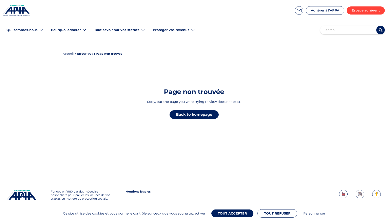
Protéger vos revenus (171, 30)
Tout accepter (232, 213)
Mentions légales (138, 191)
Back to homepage (194, 114)
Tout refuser (277, 213)
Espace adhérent (366, 10)
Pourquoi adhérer (66, 30)
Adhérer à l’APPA (325, 10)
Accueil (68, 53)
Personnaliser (314, 213)
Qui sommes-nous (22, 30)
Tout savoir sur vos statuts (116, 30)
